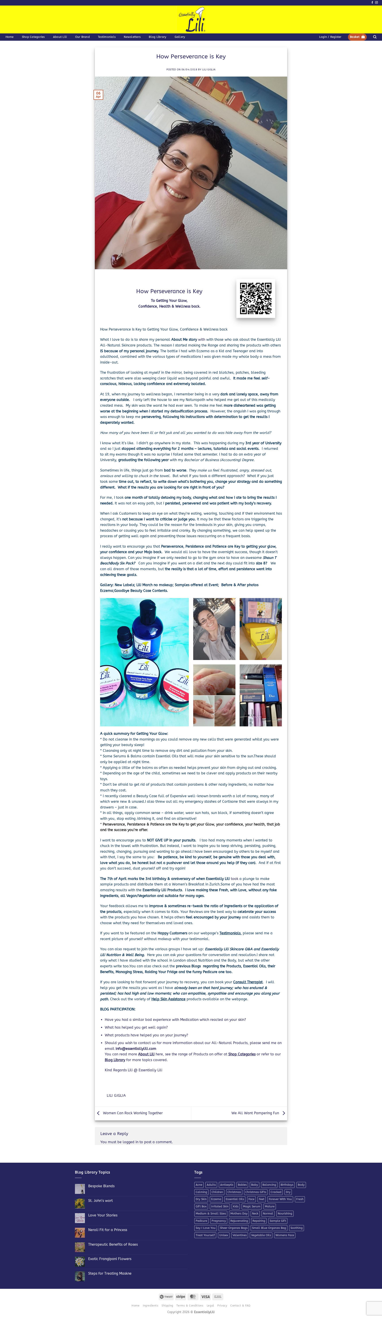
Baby (254, 1184)
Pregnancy (219, 1220)
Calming (201, 1192)
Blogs (196, 966)
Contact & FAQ (240, 1305)
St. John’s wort (100, 1201)
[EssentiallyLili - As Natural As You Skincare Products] (191, 19)
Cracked (276, 1192)
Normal (268, 1213)
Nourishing (285, 1213)
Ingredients (151, 1305)
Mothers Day (239, 1213)
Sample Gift (278, 1220)
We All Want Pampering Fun (255, 1113)
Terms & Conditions (189, 1305)
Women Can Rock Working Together (132, 1113)
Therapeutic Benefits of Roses (113, 1244)
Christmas (234, 1192)
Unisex (223, 1235)
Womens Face (284, 1235)
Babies (242, 1184)
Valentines (240, 1235)
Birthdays (287, 1184)
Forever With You (280, 1199)
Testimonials (107, 36)
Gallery (180, 36)
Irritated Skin (220, 1206)
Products (174, 890)
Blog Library (157, 36)
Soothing (296, 1227)
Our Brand (82, 36)
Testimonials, (231, 933)
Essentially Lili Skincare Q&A (228, 949)
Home (10, 36)
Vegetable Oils (261, 1235)
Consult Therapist (248, 982)
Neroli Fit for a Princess (107, 1230)
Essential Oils (235, 1199)
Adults (211, 1184)
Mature (270, 1206)
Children (217, 1192)
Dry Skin (201, 1199)
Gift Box (201, 1206)
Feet (261, 1199)
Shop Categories (33, 36)
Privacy (222, 1305)
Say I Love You (206, 1227)
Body (301, 1184)
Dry (288, 1192)
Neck (255, 1213)
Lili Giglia (209, 69)
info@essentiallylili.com (136, 1049)
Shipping (167, 1305)
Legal (210, 1305)
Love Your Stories (102, 1215)
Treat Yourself (205, 1235)
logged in (130, 1142)
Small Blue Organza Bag (269, 1227)
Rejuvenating (239, 1220)
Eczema (216, 1199)
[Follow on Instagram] (376, 2)
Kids (236, 1206)
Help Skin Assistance (168, 999)
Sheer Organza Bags (234, 1227)
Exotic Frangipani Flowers (109, 1259)
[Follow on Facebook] (372, 2)
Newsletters (132, 36)
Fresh (300, 1199)
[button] (330, 37)
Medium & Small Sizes (211, 1213)
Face (251, 1199)
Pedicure (201, 1220)
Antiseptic (226, 1184)
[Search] (375, 37)
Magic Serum (251, 1206)
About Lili (60, 36)
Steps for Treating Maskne (110, 1273)
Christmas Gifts (255, 1192)
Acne (199, 1184)
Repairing (258, 1220)
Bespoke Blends (101, 1186)
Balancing (269, 1184)
